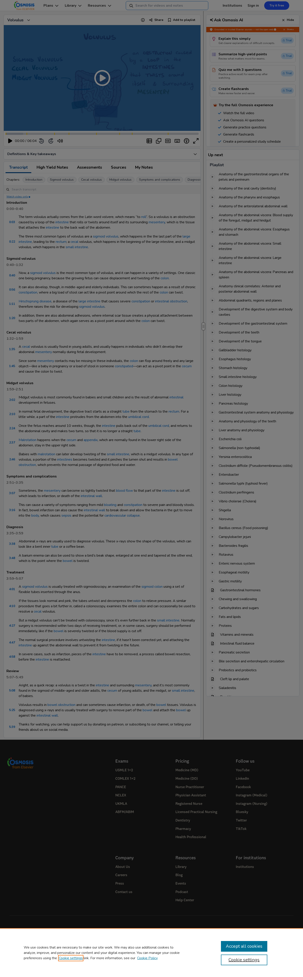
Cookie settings (71, 958)
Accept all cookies (244, 946)
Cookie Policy (147, 958)
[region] (151, 952)
